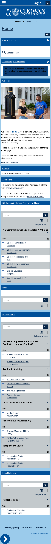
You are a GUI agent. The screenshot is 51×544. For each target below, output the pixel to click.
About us (27, 527)
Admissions (7, 179)
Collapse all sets (41, 224)
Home (29, 21)
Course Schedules (9, 40)
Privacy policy (12, 527)
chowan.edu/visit (35, 196)
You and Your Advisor (16, 379)
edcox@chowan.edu (9, 162)
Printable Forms (9, 473)
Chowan (5, 168)
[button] (45, 215)
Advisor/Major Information (13, 61)
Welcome (6, 81)
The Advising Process (16, 390)
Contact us (40, 527)
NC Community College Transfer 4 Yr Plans (20, 203)
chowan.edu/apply (15, 187)
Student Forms (8, 314)
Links (4, 287)
